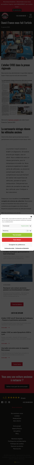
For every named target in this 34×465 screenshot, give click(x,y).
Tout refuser (17, 239)
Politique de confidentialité (22, 248)
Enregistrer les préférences (17, 244)
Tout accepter (17, 235)
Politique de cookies (9, 248)
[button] (31, 217)
